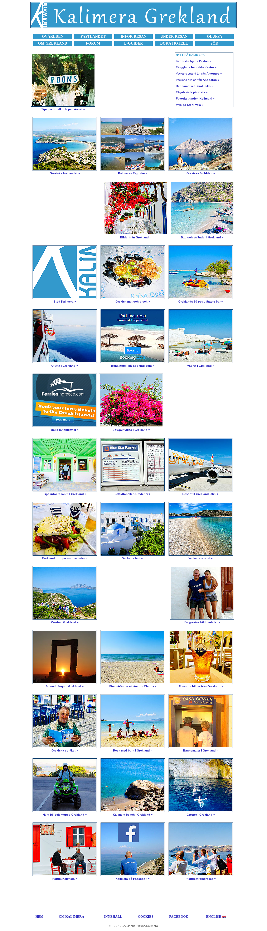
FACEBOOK (178, 916)
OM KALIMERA (71, 916)
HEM (39, 916)
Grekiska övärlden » (200, 173)
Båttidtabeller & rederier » (133, 494)
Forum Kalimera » (64, 878)
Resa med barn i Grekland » (132, 750)
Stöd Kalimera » (65, 301)
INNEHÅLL (113, 916)
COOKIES (145, 916)
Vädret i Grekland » (200, 365)
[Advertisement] (137, 82)
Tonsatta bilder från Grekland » (201, 686)
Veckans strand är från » (199, 73)
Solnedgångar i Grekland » (65, 686)
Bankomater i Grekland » (200, 750)
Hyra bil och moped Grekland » (65, 814)
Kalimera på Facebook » (133, 878)
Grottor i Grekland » (201, 814)
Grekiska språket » (65, 750)
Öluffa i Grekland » (64, 365)
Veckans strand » (200, 558)
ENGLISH (213, 916)
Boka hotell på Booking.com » (132, 365)
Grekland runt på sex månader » (64, 558)
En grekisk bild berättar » (202, 622)
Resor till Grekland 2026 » (200, 494)
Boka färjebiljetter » (65, 429)
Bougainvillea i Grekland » (131, 429)
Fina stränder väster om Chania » (132, 686)
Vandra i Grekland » (65, 622)
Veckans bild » (132, 558)
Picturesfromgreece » (201, 878)
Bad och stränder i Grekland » (202, 237)
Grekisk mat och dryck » (133, 301)
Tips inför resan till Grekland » (64, 494)
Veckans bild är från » (197, 79)
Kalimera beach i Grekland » (133, 814)
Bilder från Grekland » (135, 237)
